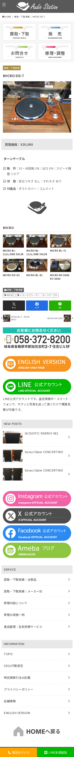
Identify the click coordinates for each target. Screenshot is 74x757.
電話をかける (20, 752)
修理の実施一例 (14, 615)
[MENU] (4, 4)
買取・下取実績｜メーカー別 (23, 591)
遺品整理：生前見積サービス (23, 626)
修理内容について (15, 603)
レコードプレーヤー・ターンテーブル (38, 295)
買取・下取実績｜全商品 (20, 579)
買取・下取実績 (22, 16)
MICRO (10, 295)
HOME (8, 16)
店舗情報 (10, 701)
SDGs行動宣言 (13, 665)
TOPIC (8, 654)
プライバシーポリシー (18, 689)
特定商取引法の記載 (17, 677)
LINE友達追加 (57, 752)
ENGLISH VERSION (17, 713)
